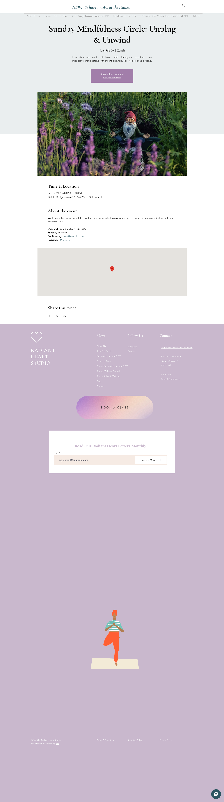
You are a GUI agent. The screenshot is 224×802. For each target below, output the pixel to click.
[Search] (183, 5)
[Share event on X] (56, 316)
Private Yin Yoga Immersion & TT (109, 366)
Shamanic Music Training (108, 376)
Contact (100, 386)
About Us (101, 346)
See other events (112, 77)
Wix (57, 743)
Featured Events (104, 361)
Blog (99, 381)
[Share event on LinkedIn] (64, 316)
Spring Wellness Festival (108, 371)
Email (56, 453)
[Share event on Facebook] (49, 316)
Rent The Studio (104, 351)
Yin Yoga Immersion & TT (109, 356)
